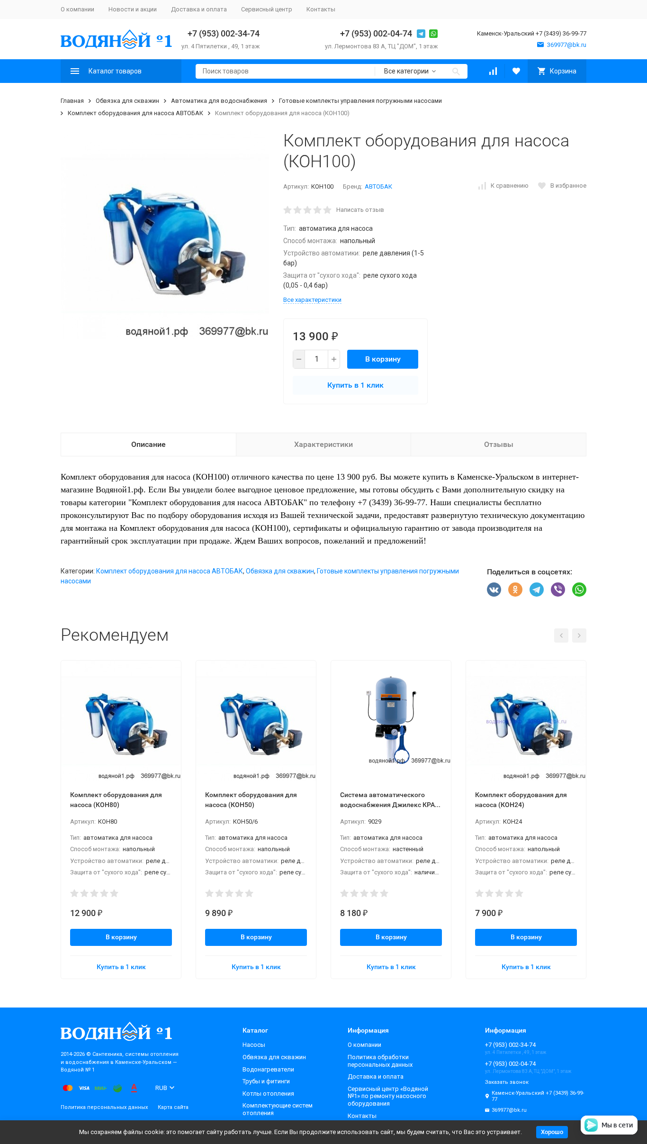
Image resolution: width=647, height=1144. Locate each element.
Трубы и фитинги (266, 1081)
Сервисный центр (266, 9)
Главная (72, 100)
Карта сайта (173, 1107)
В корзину (383, 358)
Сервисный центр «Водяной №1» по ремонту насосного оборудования (388, 1096)
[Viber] (558, 589)
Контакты (320, 9)
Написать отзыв (360, 209)
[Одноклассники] (515, 589)
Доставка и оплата (199, 9)
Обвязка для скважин (127, 100)
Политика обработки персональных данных (380, 1060)
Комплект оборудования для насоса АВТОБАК (135, 113)
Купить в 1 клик (355, 385)
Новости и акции (132, 9)
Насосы (254, 1044)
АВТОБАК (378, 186)
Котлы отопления (268, 1093)
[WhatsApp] (579, 589)
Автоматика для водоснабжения (219, 100)
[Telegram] (537, 589)
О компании (77, 9)
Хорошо (552, 1131)
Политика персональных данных (104, 1107)
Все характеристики (312, 299)
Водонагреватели (268, 1069)
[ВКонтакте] (494, 589)
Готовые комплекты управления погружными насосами (360, 100)
